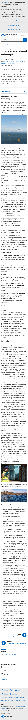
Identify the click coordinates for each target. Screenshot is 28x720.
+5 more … (13, 63)
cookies (7, 2)
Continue (4, 679)
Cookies (22, 697)
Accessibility (4, 697)
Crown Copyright (5, 700)
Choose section (6, 91)
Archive (10, 697)
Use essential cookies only (14, 25)
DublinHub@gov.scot (10, 654)
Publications (8, 44)
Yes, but (6, 674)
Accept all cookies (14, 20)
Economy (9, 63)
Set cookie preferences (14, 29)
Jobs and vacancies (15, 700)
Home (2, 44)
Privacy (24, 700)
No (5, 670)
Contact (16, 697)
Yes (5, 667)
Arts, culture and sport (9, 61)
